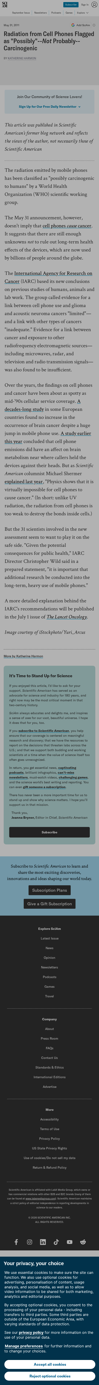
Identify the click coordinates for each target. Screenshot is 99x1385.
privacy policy (31, 1332)
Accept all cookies (50, 1364)
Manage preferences (24, 1346)
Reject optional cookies (49, 1376)
